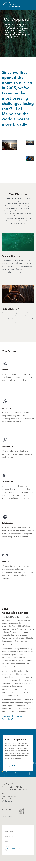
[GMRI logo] (14, 786)
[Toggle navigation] (31, 4)
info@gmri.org (7, 801)
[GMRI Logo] (9, 4)
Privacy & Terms (7, 816)
